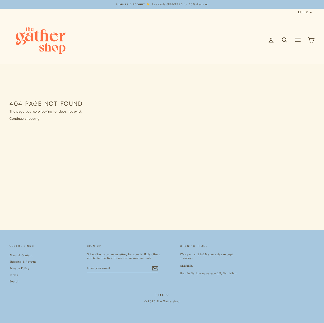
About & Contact (20, 255)
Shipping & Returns (22, 262)
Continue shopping (24, 118)
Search (14, 281)
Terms (13, 275)
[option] (162, 4)
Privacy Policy (19, 268)
